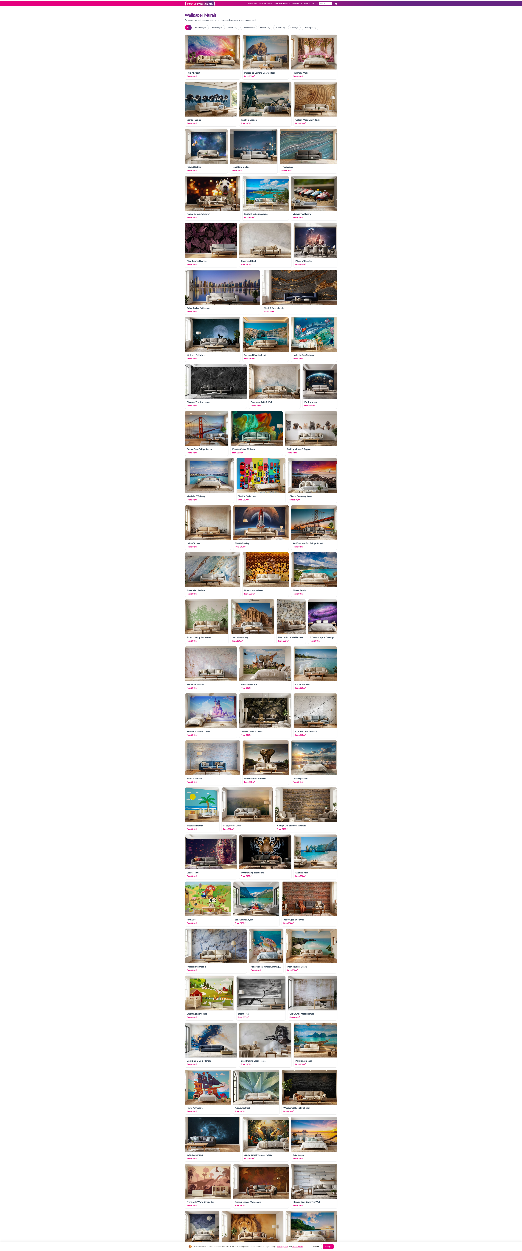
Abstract (200, 27)
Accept (328, 1246)
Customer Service (281, 3)
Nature (265, 27)
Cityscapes (310, 27)
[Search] (317, 3)
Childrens (249, 27)
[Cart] (335, 3)
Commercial (297, 3)
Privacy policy (282, 1246)
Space (294, 27)
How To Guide (265, 3)
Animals (217, 27)
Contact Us (309, 3)
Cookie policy (297, 1246)
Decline (316, 1246)
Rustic (280, 27)
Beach (232, 27)
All (188, 27)
